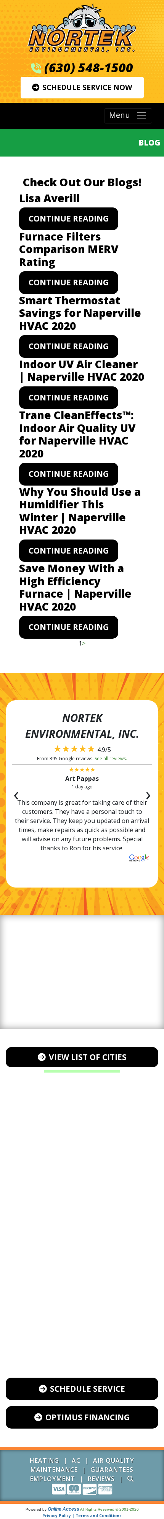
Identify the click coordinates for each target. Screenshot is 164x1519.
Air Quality (113, 1460)
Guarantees (111, 1469)
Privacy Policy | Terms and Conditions (82, 1515)
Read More (82, 867)
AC (76, 1460)
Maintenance (54, 1469)
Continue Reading (69, 218)
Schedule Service (87, 1388)
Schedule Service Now (87, 87)
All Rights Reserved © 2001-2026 (109, 1509)
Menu (122, 115)
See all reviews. (111, 758)
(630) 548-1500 (88, 67)
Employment (52, 1479)
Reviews (101, 1479)
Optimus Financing (87, 1417)
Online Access (63, 1509)
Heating (44, 1460)
